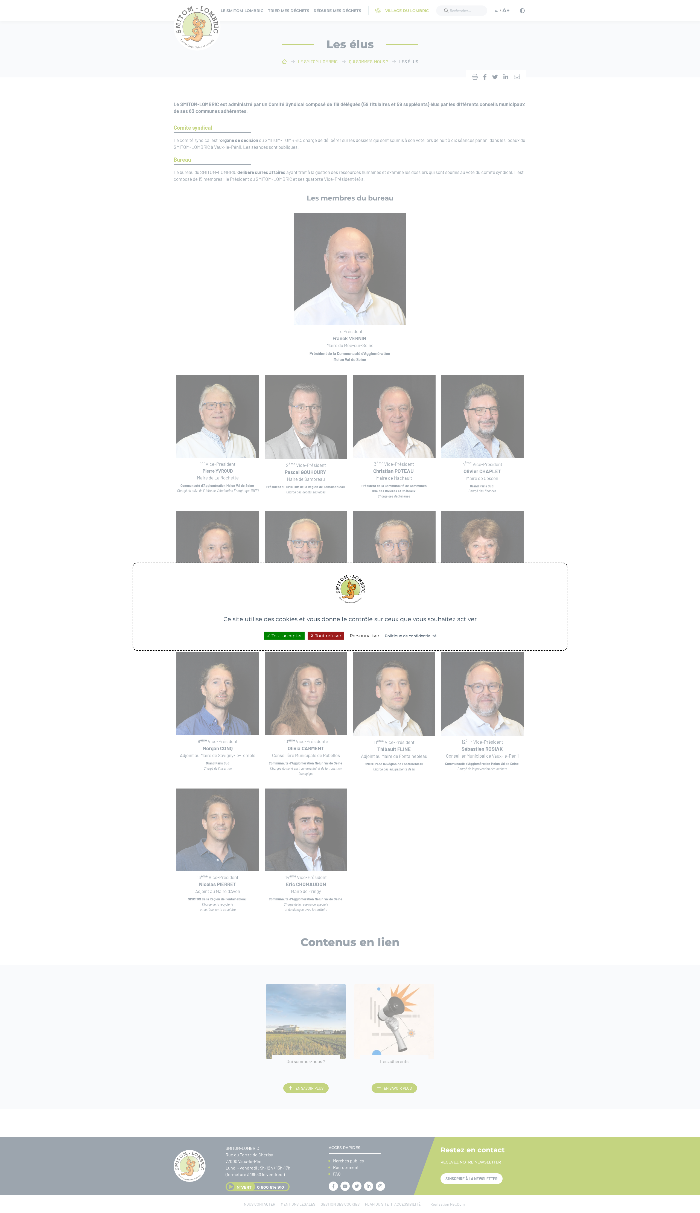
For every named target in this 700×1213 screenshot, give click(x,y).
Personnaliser (364, 635)
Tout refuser (327, 635)
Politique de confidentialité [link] (410, 635)
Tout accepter (286, 635)
